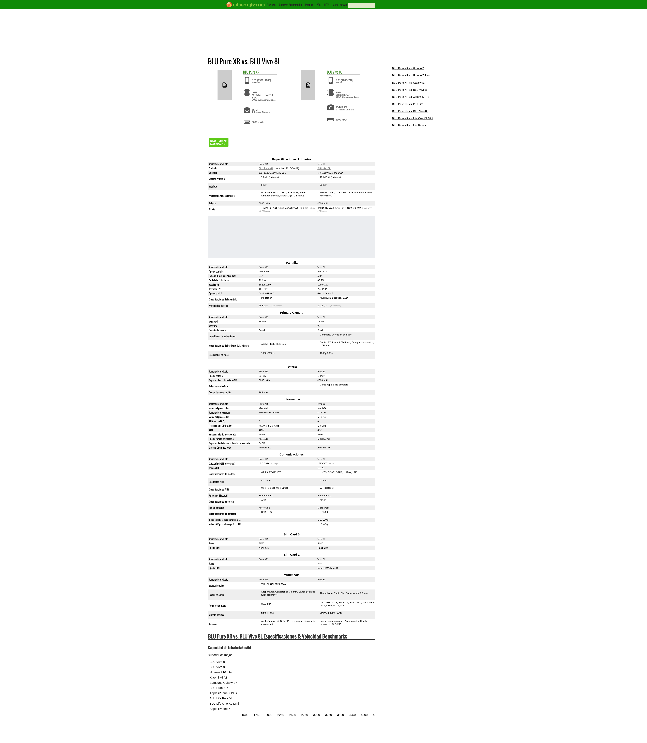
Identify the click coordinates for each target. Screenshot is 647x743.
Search (344, 5)
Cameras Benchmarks (290, 5)
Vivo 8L (337, 72)
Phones (309, 5)
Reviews (271, 5)
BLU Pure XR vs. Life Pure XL (410, 125)
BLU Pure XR (266, 168)
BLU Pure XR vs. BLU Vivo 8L (410, 111)
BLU (245, 72)
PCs (318, 5)
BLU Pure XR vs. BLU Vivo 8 (409, 89)
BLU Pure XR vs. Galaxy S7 (409, 82)
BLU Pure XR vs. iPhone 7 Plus (411, 75)
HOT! (326, 5)
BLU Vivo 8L (324, 168)
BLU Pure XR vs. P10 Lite (407, 104)
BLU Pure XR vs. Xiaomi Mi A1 (410, 96)
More (335, 5)
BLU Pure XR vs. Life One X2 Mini (412, 118)
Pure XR (254, 72)
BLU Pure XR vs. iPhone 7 (408, 68)
